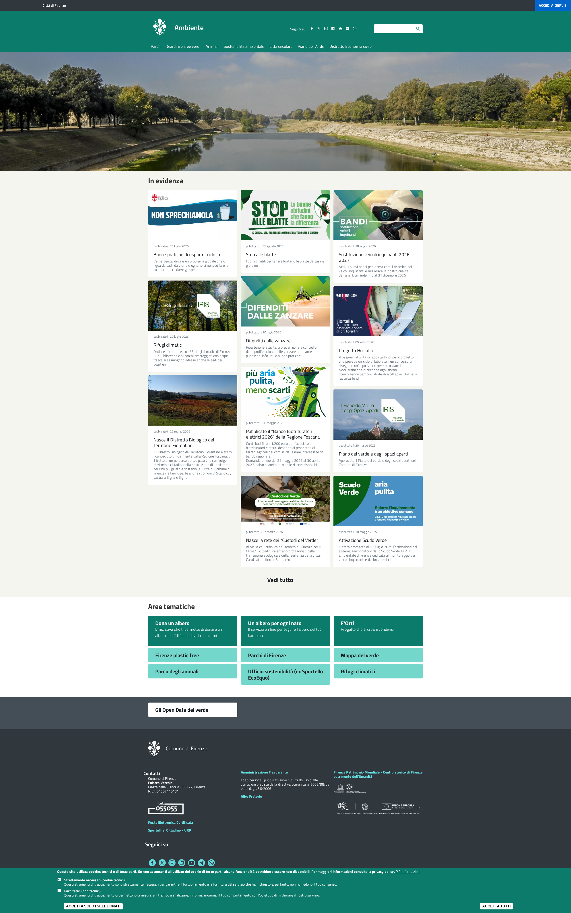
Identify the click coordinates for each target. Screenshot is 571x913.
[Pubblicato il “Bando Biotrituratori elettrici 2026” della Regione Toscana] (285, 392)
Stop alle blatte (261, 254)
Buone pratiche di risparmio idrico (186, 254)
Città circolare (280, 46)
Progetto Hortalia (356, 350)
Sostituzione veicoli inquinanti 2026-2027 (375, 257)
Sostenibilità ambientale (244, 46)
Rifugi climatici (168, 344)
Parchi (156, 46)
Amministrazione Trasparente (264, 772)
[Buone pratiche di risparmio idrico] (192, 215)
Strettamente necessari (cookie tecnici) (94, 879)
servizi (553, 5)
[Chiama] (166, 809)
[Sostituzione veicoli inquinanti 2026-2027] (378, 215)
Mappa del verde (360, 655)
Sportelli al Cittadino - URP (169, 830)
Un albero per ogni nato (275, 623)
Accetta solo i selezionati (93, 906)
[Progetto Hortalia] (378, 311)
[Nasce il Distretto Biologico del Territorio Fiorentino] (192, 400)
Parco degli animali (177, 671)
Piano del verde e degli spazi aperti (373, 453)
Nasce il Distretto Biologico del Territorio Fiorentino (183, 442)
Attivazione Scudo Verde (363, 540)
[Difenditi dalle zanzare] (285, 301)
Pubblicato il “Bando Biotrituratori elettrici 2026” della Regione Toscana (283, 434)
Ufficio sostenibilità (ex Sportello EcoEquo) (285, 674)
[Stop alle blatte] (285, 215)
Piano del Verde (311, 46)
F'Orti (347, 623)
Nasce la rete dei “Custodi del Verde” (282, 540)
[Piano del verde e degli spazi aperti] (378, 414)
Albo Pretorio (251, 796)
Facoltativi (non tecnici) (82, 890)
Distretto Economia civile (350, 46)
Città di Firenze (54, 5)
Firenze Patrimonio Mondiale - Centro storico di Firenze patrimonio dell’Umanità (378, 774)
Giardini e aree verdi (183, 46)
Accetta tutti (496, 906)
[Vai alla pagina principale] (160, 27)
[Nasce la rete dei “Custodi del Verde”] (285, 501)
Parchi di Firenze (267, 655)
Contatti (151, 773)
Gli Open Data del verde (181, 710)
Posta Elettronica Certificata (170, 822)
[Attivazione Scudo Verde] (378, 501)
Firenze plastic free (177, 655)
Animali (212, 46)
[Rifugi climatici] (192, 306)
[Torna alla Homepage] (154, 748)
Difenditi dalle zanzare (268, 340)
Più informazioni (408, 871)
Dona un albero (172, 623)
